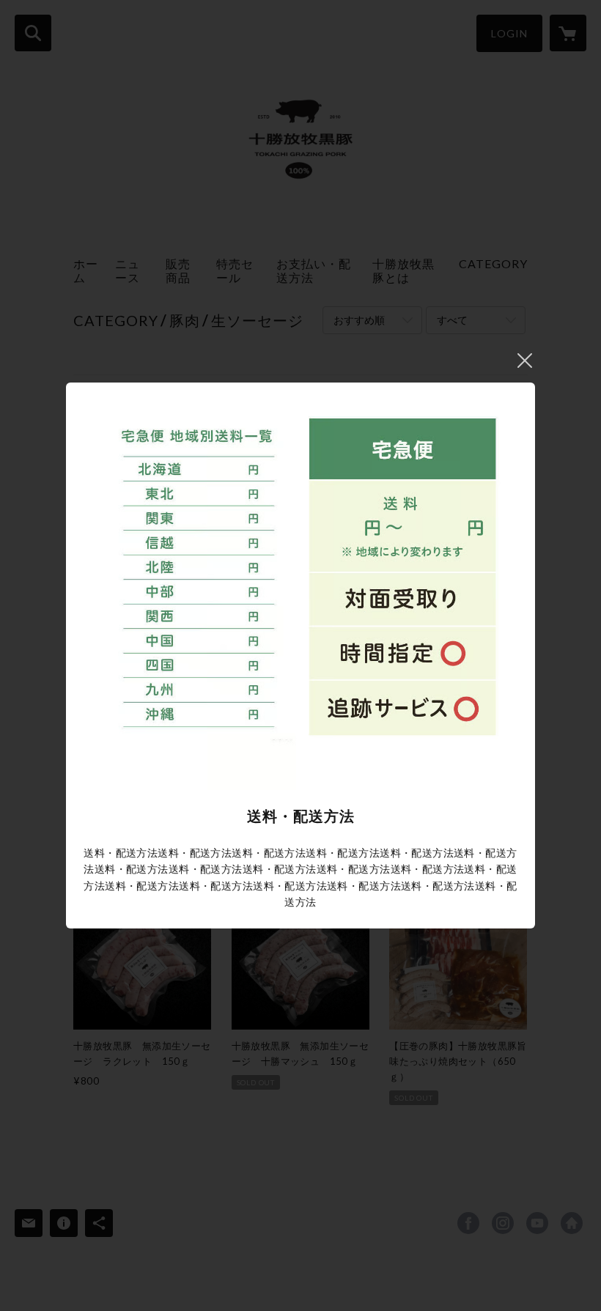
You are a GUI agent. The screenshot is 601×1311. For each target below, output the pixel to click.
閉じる (524, 360)
